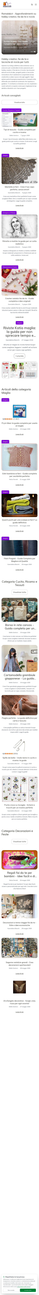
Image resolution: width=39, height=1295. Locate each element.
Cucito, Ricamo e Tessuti (11, 110)
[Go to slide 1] (31, 51)
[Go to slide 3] (34, 51)
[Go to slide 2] (33, 51)
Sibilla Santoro (14, 135)
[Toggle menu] (36, 4)
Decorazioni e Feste (12, 37)
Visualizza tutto (19, 102)
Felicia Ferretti (13, 479)
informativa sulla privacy (23, 1286)
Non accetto (11, 1290)
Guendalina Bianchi (10, 47)
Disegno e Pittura (9, 213)
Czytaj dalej (19, 356)
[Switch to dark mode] (32, 4)
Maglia (5, 155)
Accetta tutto (27, 1290)
